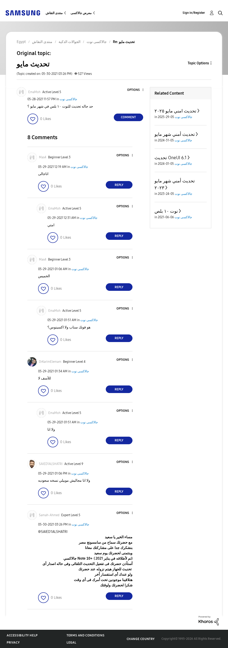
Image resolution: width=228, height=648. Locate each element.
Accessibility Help (22, 635)
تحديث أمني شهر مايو (175, 134)
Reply (119, 185)
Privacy (13, 642)
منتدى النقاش (54, 13)
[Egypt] (22, 12)
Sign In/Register (194, 13)
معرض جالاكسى (81, 13)
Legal (71, 642)
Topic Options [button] (198, 63)
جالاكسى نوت (68, 99)
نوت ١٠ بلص (166, 211)
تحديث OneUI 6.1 (171, 157)
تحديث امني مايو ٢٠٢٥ (175, 111)
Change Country (141, 639)
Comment (128, 117)
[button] (135, 90)
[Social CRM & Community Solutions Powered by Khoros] (209, 620)
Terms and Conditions (85, 635)
